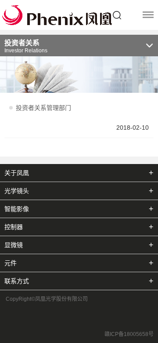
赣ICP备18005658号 (129, 334)
